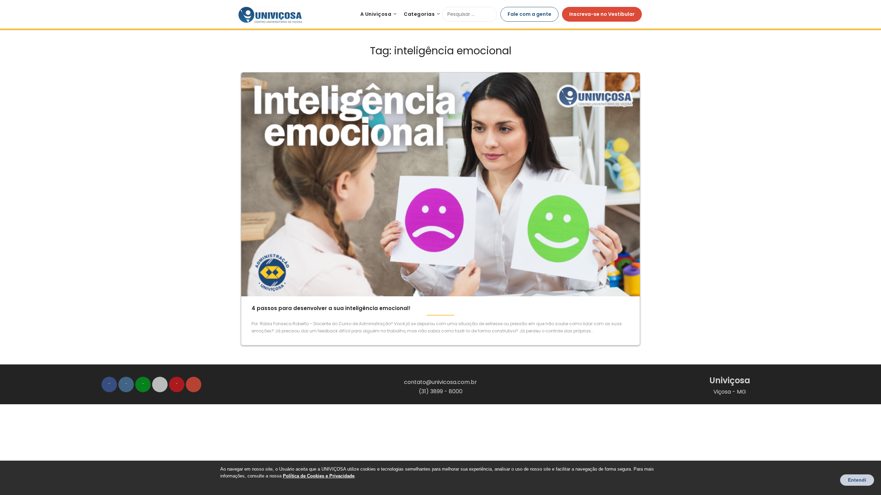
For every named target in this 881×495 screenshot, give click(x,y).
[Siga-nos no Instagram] (126, 384)
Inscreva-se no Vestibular (602, 14)
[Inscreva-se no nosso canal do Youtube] (176, 384)
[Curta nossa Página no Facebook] (109, 384)
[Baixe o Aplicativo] (160, 384)
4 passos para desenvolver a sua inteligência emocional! (331, 308)
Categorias (419, 14)
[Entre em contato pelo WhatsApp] (143, 384)
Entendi (857, 480)
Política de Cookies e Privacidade (318, 475)
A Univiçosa (376, 14)
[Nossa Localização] (193, 384)
